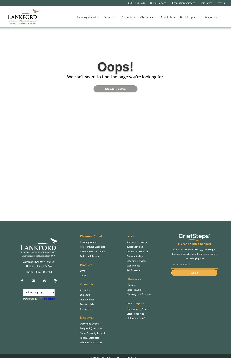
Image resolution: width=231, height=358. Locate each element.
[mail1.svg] (33, 283)
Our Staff (85, 295)
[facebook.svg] (22, 283)
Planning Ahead (88, 242)
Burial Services (134, 247)
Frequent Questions (91, 328)
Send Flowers (133, 290)
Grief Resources (135, 314)
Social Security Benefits (93, 333)
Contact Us (86, 309)
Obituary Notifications (138, 295)
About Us (85, 290)
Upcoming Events (89, 324)
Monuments (133, 266)
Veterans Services (136, 261)
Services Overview (136, 242)
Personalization (134, 256)
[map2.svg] (44, 283)
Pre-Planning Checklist (92, 247)
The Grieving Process (138, 309)
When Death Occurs (91, 343)
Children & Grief (135, 319)
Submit (194, 273)
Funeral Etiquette (89, 338)
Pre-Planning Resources (93, 252)
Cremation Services (137, 252)
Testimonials (87, 304)
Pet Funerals (133, 270)
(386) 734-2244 (137, 3)
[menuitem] (88, 17)
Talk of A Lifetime (90, 256)
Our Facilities (87, 300)
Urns (82, 271)
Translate (49, 299)
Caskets (84, 276)
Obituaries (132, 285)
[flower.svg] (55, 283)
